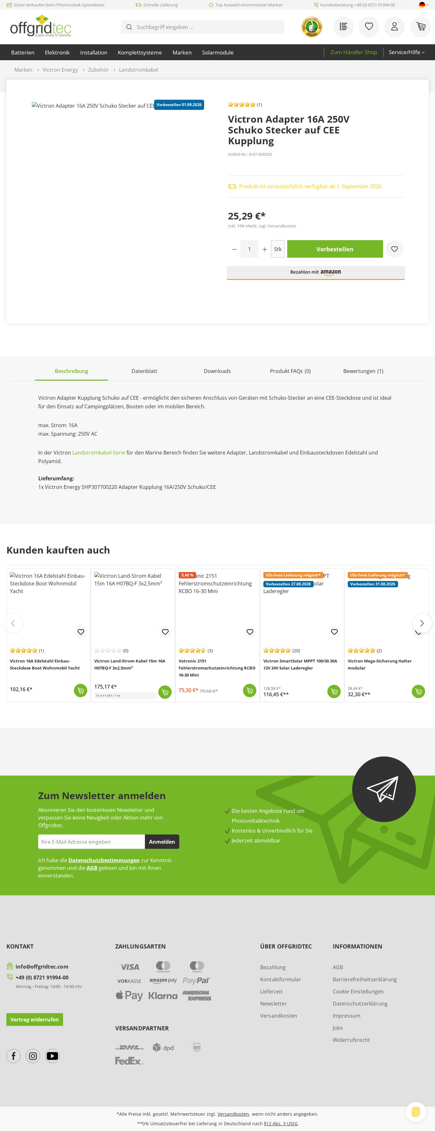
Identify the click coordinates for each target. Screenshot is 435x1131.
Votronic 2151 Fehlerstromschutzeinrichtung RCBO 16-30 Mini (217, 668)
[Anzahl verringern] (234, 249)
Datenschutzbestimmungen (104, 860)
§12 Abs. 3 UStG (280, 1123)
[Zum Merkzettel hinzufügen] (394, 249)
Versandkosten (278, 1015)
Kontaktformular (280, 979)
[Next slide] (422, 623)
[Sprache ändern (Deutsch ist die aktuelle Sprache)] (422, 5)
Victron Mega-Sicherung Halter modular (380, 664)
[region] (119, 202)
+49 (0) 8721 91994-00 (42, 977)
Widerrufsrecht (351, 1039)
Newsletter (273, 1003)
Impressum (347, 1015)
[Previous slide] (12, 623)
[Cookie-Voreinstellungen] (415, 1111)
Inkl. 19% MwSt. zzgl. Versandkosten (262, 226)
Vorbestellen (335, 249)
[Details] (418, 691)
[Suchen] (129, 27)
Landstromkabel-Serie (98, 452)
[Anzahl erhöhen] (264, 249)
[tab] (71, 371)
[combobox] (208, 27)
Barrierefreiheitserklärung (365, 979)
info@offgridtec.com (42, 966)
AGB (92, 867)
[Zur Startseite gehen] (41, 25)
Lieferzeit (271, 991)
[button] (316, 276)
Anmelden (162, 841)
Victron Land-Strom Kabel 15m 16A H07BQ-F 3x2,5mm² (129, 664)
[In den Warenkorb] (80, 690)
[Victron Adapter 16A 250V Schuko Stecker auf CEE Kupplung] (119, 202)
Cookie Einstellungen (358, 991)
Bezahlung (273, 967)
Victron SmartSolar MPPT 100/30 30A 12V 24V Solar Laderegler (300, 664)
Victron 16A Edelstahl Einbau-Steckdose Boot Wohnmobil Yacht (45, 664)
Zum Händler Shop (354, 52)
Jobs (338, 1027)
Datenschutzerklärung (360, 1003)
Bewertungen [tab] (363, 371)
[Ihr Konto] (394, 27)
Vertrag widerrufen (35, 1019)
